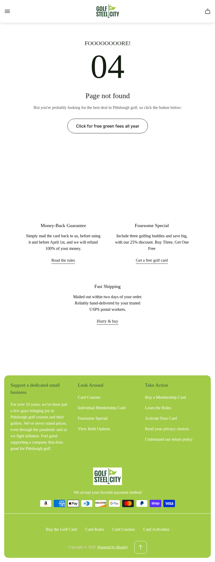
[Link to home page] (107, 476)
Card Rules (94, 529)
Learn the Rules (158, 408)
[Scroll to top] (140, 547)
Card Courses (89, 397)
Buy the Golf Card (61, 529)
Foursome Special (93, 418)
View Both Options (94, 429)
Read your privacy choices (167, 429)
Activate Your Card (161, 418)
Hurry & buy (107, 321)
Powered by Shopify (113, 547)
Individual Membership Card (102, 408)
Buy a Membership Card (165, 397)
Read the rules (63, 260)
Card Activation (156, 529)
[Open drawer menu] (7, 11)
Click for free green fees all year (107, 126)
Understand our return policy (169, 439)
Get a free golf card (152, 260)
